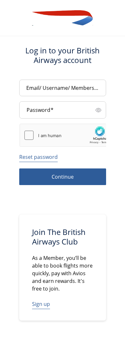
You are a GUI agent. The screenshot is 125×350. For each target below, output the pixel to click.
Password (40, 110)
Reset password (38, 156)
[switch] (98, 110)
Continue (63, 176)
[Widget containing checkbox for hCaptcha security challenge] (66, 135)
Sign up (41, 303)
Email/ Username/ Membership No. (64, 88)
